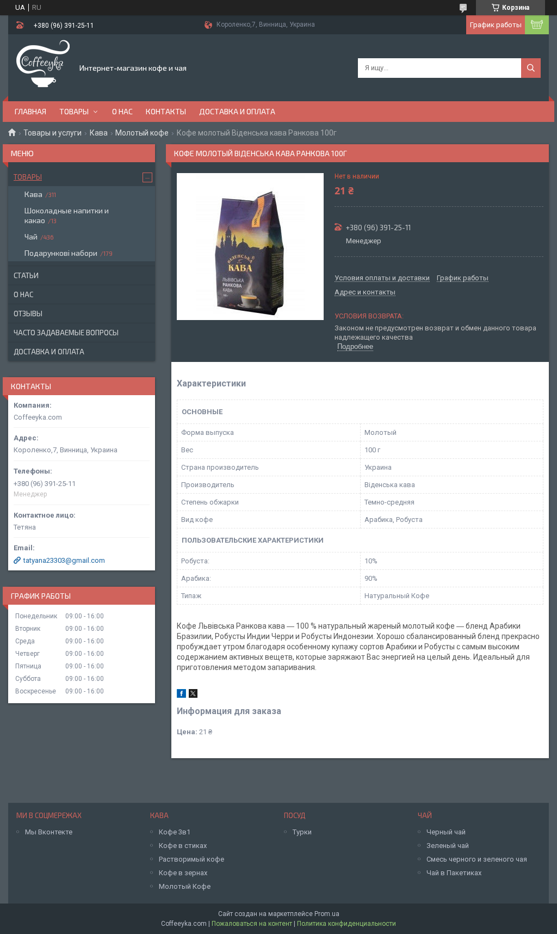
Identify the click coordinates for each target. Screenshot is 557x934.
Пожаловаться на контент (252, 923)
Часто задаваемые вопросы (66, 332)
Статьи (26, 275)
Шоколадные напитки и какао (66, 215)
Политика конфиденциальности (346, 923)
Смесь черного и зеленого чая (476, 859)
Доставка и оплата (237, 111)
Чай (31, 236)
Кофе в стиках (183, 845)
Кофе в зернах (183, 873)
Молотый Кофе (185, 886)
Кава (99, 132)
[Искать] (531, 68)
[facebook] (181, 695)
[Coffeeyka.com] (43, 67)
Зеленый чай (447, 845)
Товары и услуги (52, 132)
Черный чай (446, 832)
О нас (122, 111)
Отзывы (28, 313)
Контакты (166, 111)
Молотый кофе (142, 132)
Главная (30, 111)
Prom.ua (326, 914)
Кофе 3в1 (174, 832)
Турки (302, 832)
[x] (193, 695)
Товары (74, 111)
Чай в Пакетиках (453, 873)
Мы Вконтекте (48, 832)
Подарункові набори (60, 252)
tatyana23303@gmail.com (64, 560)
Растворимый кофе (191, 859)
